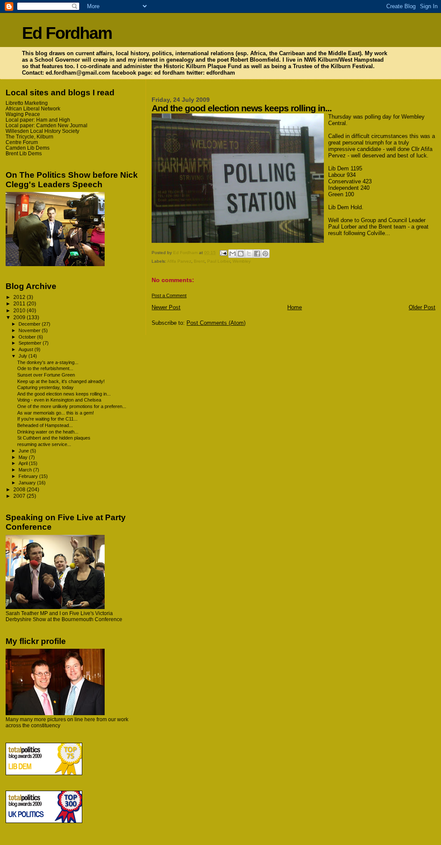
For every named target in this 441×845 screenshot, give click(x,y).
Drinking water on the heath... (47, 431)
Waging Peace (23, 114)
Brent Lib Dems (24, 153)
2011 (20, 303)
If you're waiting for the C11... (47, 418)
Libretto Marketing (27, 103)
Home (294, 307)
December (30, 324)
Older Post (422, 307)
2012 (20, 297)
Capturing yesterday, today (45, 387)
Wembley (242, 261)
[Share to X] (249, 253)
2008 (20, 489)
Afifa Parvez (179, 261)
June (24, 450)
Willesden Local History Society (42, 131)
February (29, 476)
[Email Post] (222, 252)
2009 (20, 317)
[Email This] (232, 253)
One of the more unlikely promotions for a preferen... (71, 406)
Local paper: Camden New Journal (46, 125)
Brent (199, 261)
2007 (20, 496)
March (26, 469)
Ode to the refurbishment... (45, 368)
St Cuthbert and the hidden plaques (53, 437)
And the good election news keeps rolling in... (64, 393)
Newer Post (166, 307)
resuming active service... (44, 444)
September (31, 343)
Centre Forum (22, 142)
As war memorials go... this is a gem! (55, 412)
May (24, 457)
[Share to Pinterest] (265, 253)
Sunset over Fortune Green (46, 374)
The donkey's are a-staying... (47, 362)
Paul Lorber (218, 261)
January (28, 482)
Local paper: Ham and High (38, 120)
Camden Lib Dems (28, 148)
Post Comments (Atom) (215, 323)
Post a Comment (169, 295)
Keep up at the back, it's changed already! (61, 381)
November (30, 330)
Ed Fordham (67, 33)
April (24, 463)
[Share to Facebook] (257, 253)
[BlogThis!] (240, 253)
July (23, 355)
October (28, 336)
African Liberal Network (33, 108)
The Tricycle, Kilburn (29, 136)
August (26, 349)
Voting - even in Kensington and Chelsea (59, 399)
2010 (20, 310)
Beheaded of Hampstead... (45, 425)
